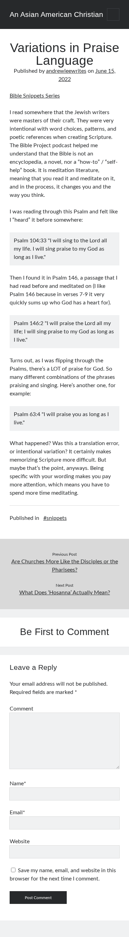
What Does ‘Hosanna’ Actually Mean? (64, 592)
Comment (21, 709)
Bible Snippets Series (35, 96)
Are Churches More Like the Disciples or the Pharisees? (64, 566)
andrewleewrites (66, 71)
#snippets (55, 518)
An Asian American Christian (56, 14)
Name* (18, 783)
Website (20, 841)
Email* (17, 812)
